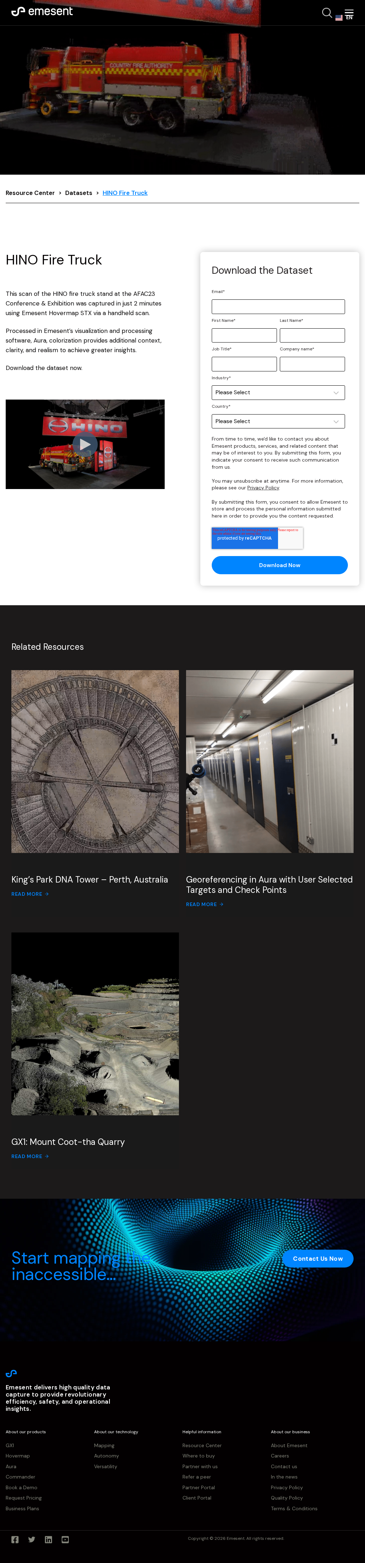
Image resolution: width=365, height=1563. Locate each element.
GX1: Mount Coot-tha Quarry (68, 1141)
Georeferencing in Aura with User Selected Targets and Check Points (269, 884)
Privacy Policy (263, 487)
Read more (26, 893)
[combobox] (344, 18)
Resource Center (30, 193)
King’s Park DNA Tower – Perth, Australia (89, 879)
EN (349, 17)
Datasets (78, 193)
